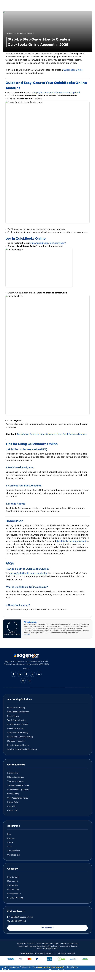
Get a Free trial (13, 855)
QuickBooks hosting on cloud (71, 541)
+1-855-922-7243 (18, 921)
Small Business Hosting (17, 724)
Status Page (12, 885)
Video (9, 847)
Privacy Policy (13, 802)
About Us (11, 806)
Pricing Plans (13, 773)
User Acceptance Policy (17, 798)
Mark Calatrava (12, 635)
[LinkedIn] (19, 674)
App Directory (13, 851)
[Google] (23, 680)
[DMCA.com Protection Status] (61, 959)
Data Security (13, 889)
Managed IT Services (16, 741)
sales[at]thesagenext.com (22, 917)
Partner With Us (14, 894)
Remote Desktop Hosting (18, 745)
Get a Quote (46, 928)
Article (10, 842)
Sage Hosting (13, 716)
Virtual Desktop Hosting (17, 733)
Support (11, 838)
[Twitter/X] (32, 674)
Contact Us (12, 810)
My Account (12, 881)
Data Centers (12, 877)
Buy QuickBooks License (18, 712)
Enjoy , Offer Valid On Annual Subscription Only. (55, 968)
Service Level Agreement (18, 790)
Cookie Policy (13, 794)
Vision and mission (15, 781)
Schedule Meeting (15, 898)
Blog (9, 834)
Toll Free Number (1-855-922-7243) (17, 968)
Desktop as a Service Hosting (20, 737)
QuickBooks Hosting (16, 708)
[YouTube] (39, 674)
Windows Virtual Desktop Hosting (22, 749)
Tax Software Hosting (16, 720)
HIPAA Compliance (15, 777)
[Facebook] (13, 674)
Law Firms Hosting (15, 728)
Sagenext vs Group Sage (18, 785)
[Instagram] (29, 680)
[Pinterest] (26, 674)
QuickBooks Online (72, 70)
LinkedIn (27, 635)
